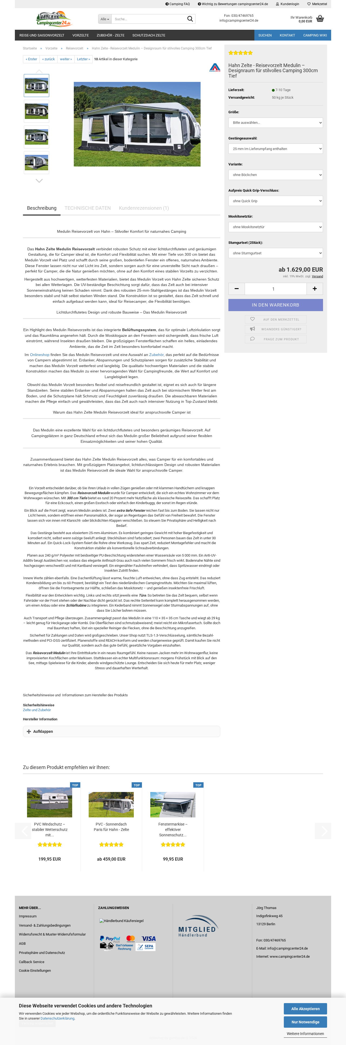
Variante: (235, 164)
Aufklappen (43, 731)
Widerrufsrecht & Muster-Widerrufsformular (52, 934)
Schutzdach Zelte (148, 35)
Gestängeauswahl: (242, 138)
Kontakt (287, 35)
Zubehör (156, 354)
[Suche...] (190, 19)
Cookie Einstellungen (35, 971)
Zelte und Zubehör (37, 710)
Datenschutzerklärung (57, 1018)
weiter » (66, 59)
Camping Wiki (315, 35)
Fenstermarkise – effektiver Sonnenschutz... (173, 829)
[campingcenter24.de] (54, 19)
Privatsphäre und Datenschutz (42, 953)
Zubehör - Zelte (110, 35)
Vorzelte (80, 35)
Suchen (265, 35)
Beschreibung (41, 208)
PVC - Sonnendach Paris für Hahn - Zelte (111, 827)
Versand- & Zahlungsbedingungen (45, 925)
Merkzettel (319, 4)
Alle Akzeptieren (305, 1009)
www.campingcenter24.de (290, 956)
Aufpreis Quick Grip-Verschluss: (253, 190)
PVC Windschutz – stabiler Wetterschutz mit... (50, 829)
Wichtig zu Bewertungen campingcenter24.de (234, 4)
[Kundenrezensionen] (240, 55)
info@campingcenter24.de (287, 948)
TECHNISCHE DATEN (88, 208)
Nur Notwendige (306, 1022)
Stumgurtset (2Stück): (245, 243)
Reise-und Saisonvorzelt (41, 35)
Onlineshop (39, 354)
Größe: (233, 112)
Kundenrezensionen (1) (144, 208)
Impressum (27, 916)
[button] (39, 181)
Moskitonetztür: (240, 216)
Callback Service (31, 962)
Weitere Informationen (305, 1033)
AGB (22, 943)
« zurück (48, 59)
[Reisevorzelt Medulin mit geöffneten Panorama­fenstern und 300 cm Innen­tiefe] (137, 124)
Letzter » (83, 59)
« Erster (31, 59)
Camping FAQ (179, 4)
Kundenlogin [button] (289, 4)
